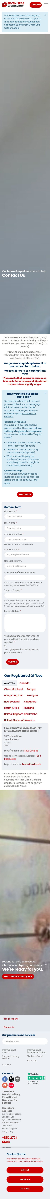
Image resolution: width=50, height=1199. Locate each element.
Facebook (5, 1079)
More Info (25, 1189)
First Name (10, 511)
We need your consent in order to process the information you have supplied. (21, 639)
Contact (6, 1065)
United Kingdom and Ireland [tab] (20, 714)
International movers (9, 1051)
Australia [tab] (9, 683)
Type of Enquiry (13, 590)
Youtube (5, 1085)
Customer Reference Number (19, 572)
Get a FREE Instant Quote (18, 976)
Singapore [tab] (30, 701)
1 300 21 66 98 (31, 750)
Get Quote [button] (25, 494)
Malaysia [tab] (32, 695)
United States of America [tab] (19, 720)
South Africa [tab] (11, 708)
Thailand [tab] (29, 708)
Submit (12, 661)
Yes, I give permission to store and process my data (21, 651)
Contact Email (12, 549)
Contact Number (14, 534)
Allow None (25, 1179)
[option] (25, 273)
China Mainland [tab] (13, 689)
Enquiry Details (12, 611)
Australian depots (31, 764)
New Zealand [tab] (12, 701)
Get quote (36, 4)
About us (31, 1060)
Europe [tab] (31, 689)
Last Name (10, 522)
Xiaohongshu (11, 1085)
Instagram (17, 1079)
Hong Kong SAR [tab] (13, 695)
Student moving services (10, 1057)
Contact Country (13, 561)
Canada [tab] (24, 683)
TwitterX (11, 1079)
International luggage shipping (36, 1051)
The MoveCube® (35, 1056)
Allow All (25, 1170)
